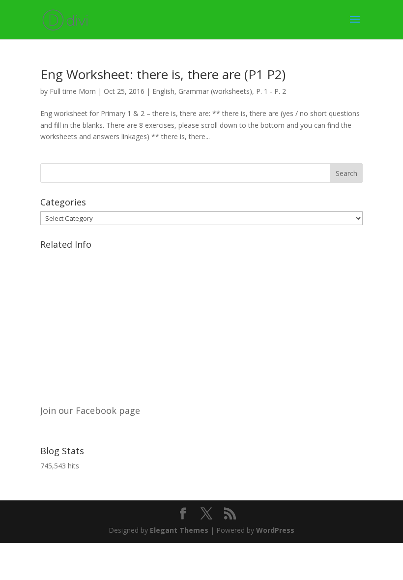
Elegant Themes (179, 530)
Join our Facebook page (90, 410)
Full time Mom (73, 91)
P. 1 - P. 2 (271, 91)
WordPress (275, 530)
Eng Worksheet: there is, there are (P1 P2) (163, 74)
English (163, 91)
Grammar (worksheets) (215, 91)
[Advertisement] (201, 322)
